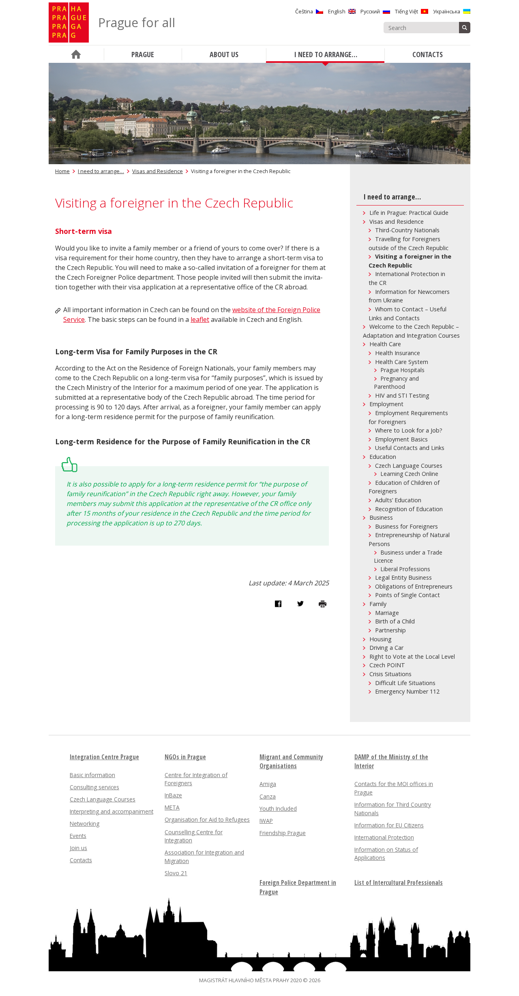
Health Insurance (397, 353)
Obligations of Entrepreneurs (414, 586)
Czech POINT (387, 665)
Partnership (390, 630)
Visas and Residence (157, 171)
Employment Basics (401, 439)
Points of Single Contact (407, 595)
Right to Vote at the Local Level (412, 656)
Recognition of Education (409, 509)
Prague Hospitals (403, 370)
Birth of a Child (395, 621)
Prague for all (136, 22)
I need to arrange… (101, 171)
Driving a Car (386, 647)
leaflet (200, 319)
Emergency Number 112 (407, 691)
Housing (380, 639)
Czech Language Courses (408, 465)
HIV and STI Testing (402, 395)
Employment (386, 404)
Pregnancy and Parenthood (396, 383)
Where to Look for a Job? (408, 430)
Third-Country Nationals (407, 230)
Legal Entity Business (403, 577)
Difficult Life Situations (405, 683)
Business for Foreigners (406, 526)
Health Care (385, 344)
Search (464, 27)
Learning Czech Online (409, 474)
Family (377, 604)
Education (382, 457)
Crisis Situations (390, 674)
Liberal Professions (405, 569)
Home (62, 171)
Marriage (387, 613)
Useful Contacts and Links (409, 448)
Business (381, 517)
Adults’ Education (398, 500)
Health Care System (401, 362)
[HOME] (76, 54)
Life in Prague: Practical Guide (408, 212)
